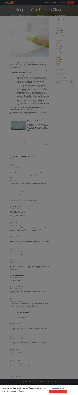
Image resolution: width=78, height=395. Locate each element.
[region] (39, 390)
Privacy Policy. (22, 391)
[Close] (75, 389)
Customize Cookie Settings (58, 388)
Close (58, 391)
